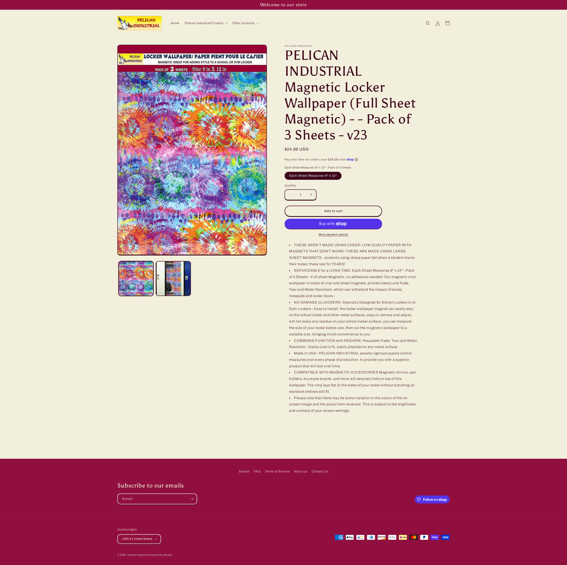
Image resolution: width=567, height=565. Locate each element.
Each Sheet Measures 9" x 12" (313, 175)
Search (244, 471)
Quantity (290, 185)
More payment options (333, 234)
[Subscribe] (192, 498)
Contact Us (320, 471)
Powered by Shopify (161, 554)
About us (300, 471)
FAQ (257, 471)
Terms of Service (277, 471)
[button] (205, 23)
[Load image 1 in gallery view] (135, 278)
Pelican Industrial (137, 554)
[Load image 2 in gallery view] (173, 278)
